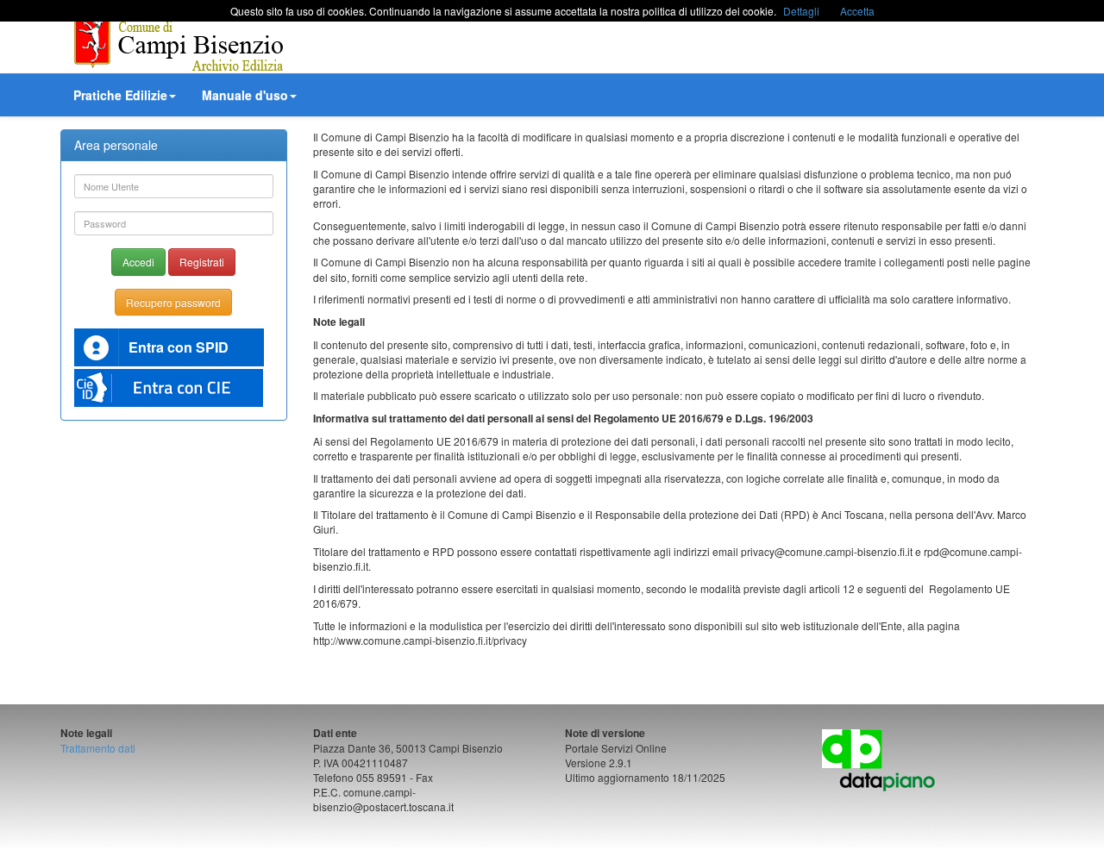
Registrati (201, 261)
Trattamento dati (97, 748)
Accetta (857, 10)
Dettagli (801, 10)
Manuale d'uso (245, 94)
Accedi (138, 261)
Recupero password (173, 302)
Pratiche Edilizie (120, 94)
